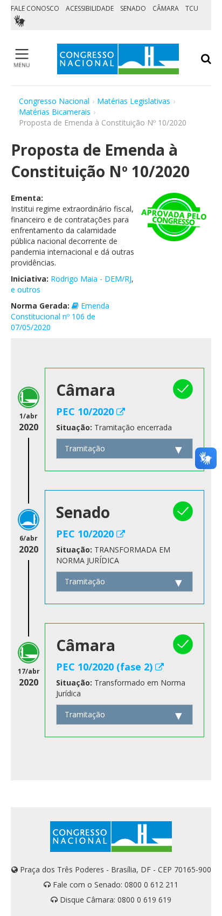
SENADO (133, 8)
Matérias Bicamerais (55, 112)
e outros (25, 289)
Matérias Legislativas (133, 101)
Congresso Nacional (54, 101)
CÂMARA (165, 8)
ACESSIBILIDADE (90, 8)
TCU (191, 8)
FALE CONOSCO (35, 8)
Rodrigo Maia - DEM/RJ (91, 279)
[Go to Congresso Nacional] (118, 59)
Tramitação (85, 448)
